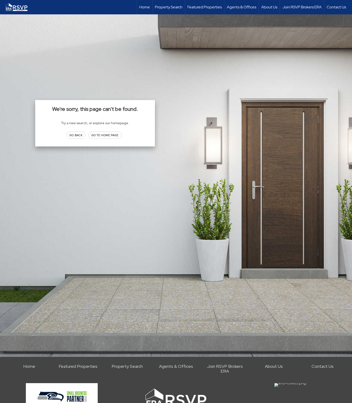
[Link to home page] (19, 7)
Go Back (76, 135)
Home (144, 7)
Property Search (168, 7)
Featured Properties (204, 7)
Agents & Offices (241, 7)
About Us (269, 7)
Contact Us (336, 7)
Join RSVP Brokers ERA (302, 7)
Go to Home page (105, 135)
